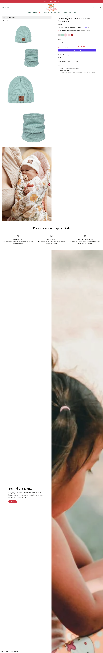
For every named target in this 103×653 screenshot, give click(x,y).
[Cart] (100, 7)
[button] (29, 12)
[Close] (23, 651)
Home (59, 16)
